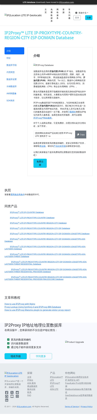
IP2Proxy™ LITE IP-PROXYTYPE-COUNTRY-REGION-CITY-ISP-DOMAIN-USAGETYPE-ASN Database (45, 240)
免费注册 (40, 163)
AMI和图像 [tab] (11, 93)
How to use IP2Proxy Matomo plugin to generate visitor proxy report (37, 310)
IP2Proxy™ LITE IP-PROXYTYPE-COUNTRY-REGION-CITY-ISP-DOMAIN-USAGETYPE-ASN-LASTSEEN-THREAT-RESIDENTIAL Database (46, 262)
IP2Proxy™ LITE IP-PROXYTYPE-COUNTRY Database (32, 217)
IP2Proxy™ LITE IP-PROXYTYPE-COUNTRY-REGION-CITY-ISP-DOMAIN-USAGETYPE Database (49, 233)
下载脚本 (72, 111)
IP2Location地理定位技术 (77, 377)
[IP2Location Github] (7, 396)
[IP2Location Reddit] (17, 393)
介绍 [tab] (9, 50)
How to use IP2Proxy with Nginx (20, 303)
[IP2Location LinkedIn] (7, 400)
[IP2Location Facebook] (7, 393)
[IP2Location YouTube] (12, 396)
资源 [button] (63, 11)
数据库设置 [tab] (12, 79)
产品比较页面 (60, 146)
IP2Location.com (66, 2)
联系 (29, 392)
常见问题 (69, 13)
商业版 (43, 146)
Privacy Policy (86, 406)
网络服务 (57, 13)
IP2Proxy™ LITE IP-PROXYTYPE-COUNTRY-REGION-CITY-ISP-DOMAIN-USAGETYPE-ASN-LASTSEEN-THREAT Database (45, 255)
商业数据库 (32, 386)
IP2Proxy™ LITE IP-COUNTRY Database (27, 212)
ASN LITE (54, 389)
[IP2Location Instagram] (17, 396)
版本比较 (31, 389)
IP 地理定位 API (72, 380)
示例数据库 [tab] (12, 86)
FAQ (29, 395)
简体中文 (82, 12)
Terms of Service (72, 406)
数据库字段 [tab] (12, 65)
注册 (89, 17)
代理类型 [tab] (11, 72)
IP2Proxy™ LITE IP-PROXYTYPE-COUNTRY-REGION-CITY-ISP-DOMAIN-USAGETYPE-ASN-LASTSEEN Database (45, 247)
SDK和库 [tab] (11, 100)
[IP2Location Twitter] (12, 393)
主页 (46, 11)
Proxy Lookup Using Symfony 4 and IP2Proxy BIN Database (33, 307)
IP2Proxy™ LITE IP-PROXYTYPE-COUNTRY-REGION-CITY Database (38, 223)
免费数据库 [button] (52, 15)
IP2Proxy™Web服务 (42, 118)
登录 (77, 17)
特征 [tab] (9, 58)
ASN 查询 (31, 383)
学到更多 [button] (41, 356)
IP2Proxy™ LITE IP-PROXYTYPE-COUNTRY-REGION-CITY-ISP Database (40, 228)
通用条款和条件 (18, 194)
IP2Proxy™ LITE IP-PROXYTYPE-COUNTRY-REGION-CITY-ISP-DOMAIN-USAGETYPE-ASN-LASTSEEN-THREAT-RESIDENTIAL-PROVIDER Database (46, 270)
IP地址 (30, 380)
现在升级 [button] (16, 356)
